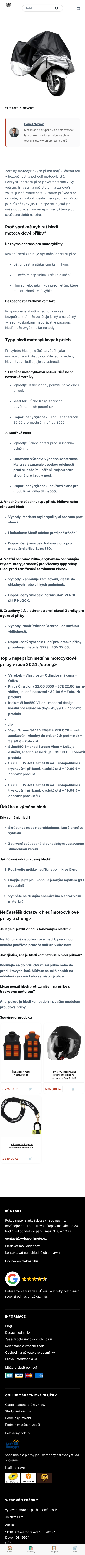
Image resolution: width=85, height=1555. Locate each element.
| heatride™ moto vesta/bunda (21, 1073)
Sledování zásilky (18, 1411)
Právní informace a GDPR (23, 1359)
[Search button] (56, 8)
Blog (8, 1326)
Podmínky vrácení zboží (22, 1425)
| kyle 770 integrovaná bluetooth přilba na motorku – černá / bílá (64, 1075)
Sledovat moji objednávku (24, 1246)
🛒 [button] (30, 1158)
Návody (28, 108)
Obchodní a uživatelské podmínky (30, 1352)
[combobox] (37, 8)
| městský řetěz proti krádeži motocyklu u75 (21, 1146)
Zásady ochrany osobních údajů (28, 1339)
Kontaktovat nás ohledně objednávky (32, 1253)
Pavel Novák (34, 124)
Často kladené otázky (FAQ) (26, 1405)
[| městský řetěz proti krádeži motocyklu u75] (21, 1116)
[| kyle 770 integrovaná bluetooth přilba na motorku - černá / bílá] (64, 1043)
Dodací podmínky (18, 1333)
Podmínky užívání (18, 1418)
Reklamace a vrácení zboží (25, 1346)
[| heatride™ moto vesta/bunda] (21, 1043)
